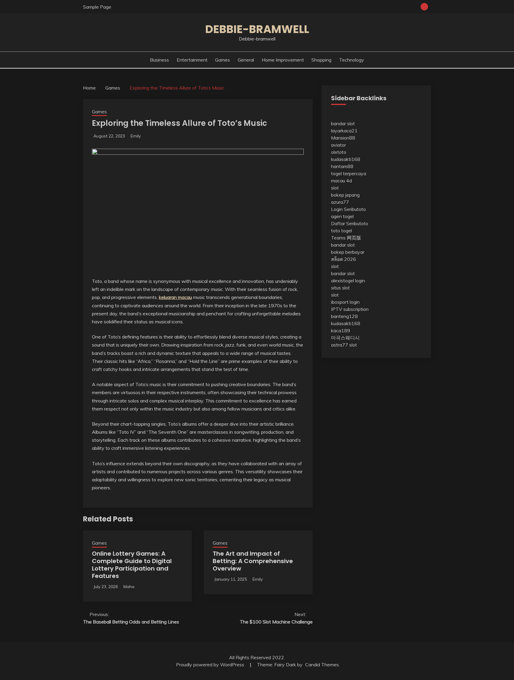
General (246, 60)
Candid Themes (322, 665)
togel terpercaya (348, 173)
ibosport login (345, 302)
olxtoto (338, 152)
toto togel (341, 231)
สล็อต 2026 (343, 259)
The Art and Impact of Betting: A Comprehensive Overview (253, 561)
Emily (136, 136)
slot (335, 188)
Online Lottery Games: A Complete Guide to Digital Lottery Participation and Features (132, 564)
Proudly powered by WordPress (210, 665)
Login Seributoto (348, 209)
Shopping (321, 60)
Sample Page (97, 7)
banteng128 (344, 316)
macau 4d (341, 181)
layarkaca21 (344, 131)
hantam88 (342, 166)
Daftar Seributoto (349, 223)
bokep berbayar (347, 252)
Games (222, 60)
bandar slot (343, 123)
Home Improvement (283, 60)
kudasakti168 (345, 159)
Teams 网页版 (346, 238)
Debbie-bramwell (257, 29)
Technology (351, 60)
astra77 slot (344, 345)
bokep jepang (345, 195)
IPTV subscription (350, 309)
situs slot (340, 288)
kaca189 (340, 330)
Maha (128, 586)
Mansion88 (343, 138)
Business (159, 60)
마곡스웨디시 (345, 338)
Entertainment (192, 60)
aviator (338, 145)
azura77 (340, 202)
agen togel (342, 216)
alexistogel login (348, 280)
